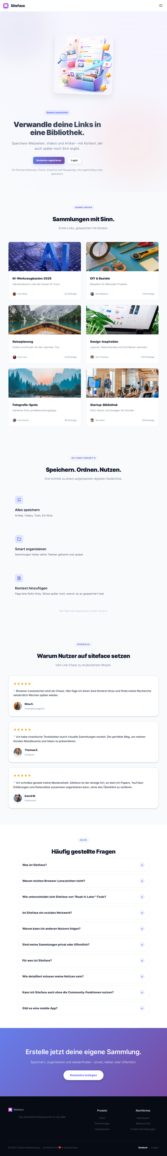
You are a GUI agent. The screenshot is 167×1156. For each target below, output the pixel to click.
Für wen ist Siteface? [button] (82, 960)
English (155, 1147)
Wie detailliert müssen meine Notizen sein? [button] (82, 976)
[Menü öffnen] (161, 6)
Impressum (143, 1117)
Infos (102, 1117)
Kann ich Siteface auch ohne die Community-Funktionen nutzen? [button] (82, 992)
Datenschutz (143, 1123)
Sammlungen (102, 1123)
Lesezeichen (102, 1129)
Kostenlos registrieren (48, 160)
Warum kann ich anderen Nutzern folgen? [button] (82, 928)
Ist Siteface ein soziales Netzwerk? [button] (82, 912)
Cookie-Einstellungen (143, 1129)
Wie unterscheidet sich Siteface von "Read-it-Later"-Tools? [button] (82, 896)
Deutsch (142, 1147)
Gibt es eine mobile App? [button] (82, 1008)
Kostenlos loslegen (83, 1075)
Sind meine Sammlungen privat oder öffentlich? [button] (82, 944)
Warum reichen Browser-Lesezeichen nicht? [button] (82, 880)
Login (74, 160)
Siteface (19, 1109)
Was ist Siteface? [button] (82, 865)
